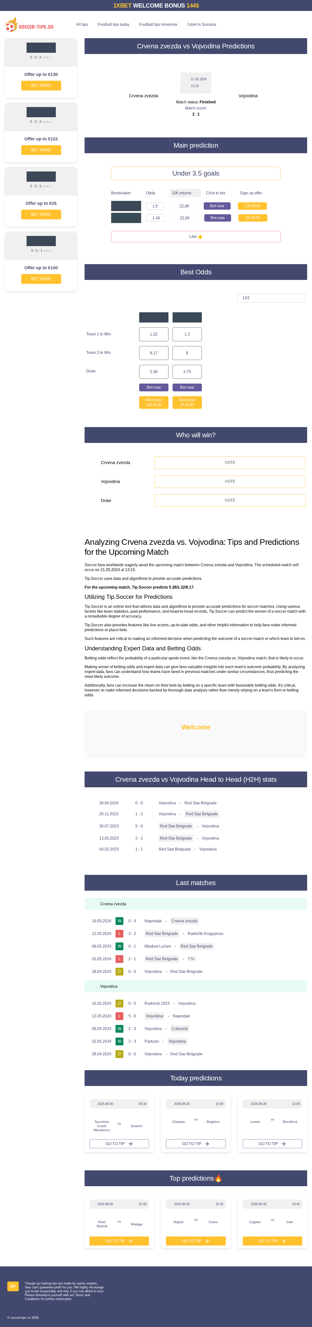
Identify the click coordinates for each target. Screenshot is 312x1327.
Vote (230, 462)
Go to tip (115, 1144)
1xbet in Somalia (201, 24)
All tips (82, 24)
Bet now (217, 206)
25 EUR (253, 218)
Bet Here (41, 85)
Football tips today (113, 24)
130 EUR (252, 206)
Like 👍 (196, 236)
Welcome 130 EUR (154, 402)
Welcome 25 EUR (187, 402)
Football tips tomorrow (158, 24)
